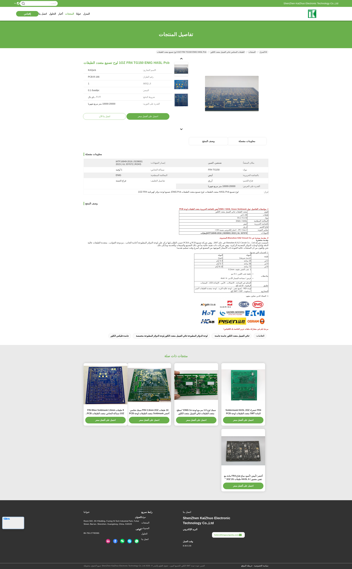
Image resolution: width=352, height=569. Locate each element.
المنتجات (69, 13)
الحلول (52, 13)
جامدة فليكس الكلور (119, 336)
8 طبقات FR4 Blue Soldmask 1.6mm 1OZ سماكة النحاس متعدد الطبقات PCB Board (105, 412)
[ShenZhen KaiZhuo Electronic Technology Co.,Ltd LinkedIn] (108, 541)
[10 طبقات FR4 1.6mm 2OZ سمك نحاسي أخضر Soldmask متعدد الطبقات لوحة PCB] (149, 385)
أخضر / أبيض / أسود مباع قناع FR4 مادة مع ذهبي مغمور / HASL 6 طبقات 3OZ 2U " (243, 477)
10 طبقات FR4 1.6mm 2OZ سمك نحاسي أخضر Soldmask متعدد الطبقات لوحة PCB (149, 412)
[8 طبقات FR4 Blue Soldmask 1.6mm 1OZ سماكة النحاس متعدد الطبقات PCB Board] (105, 385)
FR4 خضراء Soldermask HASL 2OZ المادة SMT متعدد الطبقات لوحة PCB (243, 412)
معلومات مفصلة (247, 141)
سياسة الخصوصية (261, 566)
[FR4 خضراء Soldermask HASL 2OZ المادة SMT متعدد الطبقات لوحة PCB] (243, 385)
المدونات (145, 528)
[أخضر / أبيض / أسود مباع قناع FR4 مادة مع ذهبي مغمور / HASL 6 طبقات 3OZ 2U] (243, 450)
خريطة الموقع (246, 566)
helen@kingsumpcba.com (226, 535)
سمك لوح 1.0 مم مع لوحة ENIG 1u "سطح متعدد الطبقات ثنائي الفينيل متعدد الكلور (196, 412)
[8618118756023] (136, 541)
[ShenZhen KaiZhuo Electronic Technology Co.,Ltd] (323, 14)
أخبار (60, 13)
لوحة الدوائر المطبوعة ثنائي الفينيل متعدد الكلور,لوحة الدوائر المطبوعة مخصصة (172, 336)
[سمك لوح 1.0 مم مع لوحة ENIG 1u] (196, 385)
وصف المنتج (208, 141)
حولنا (78, 13)
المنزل (86, 13)
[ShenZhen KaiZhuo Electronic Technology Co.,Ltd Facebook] (115, 541)
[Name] (23, 3)
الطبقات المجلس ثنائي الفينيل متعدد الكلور (227, 52)
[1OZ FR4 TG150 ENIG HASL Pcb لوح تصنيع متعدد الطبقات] (231, 93)
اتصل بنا (43, 13)
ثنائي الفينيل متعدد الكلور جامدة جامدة (232, 336)
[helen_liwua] (129, 541)
